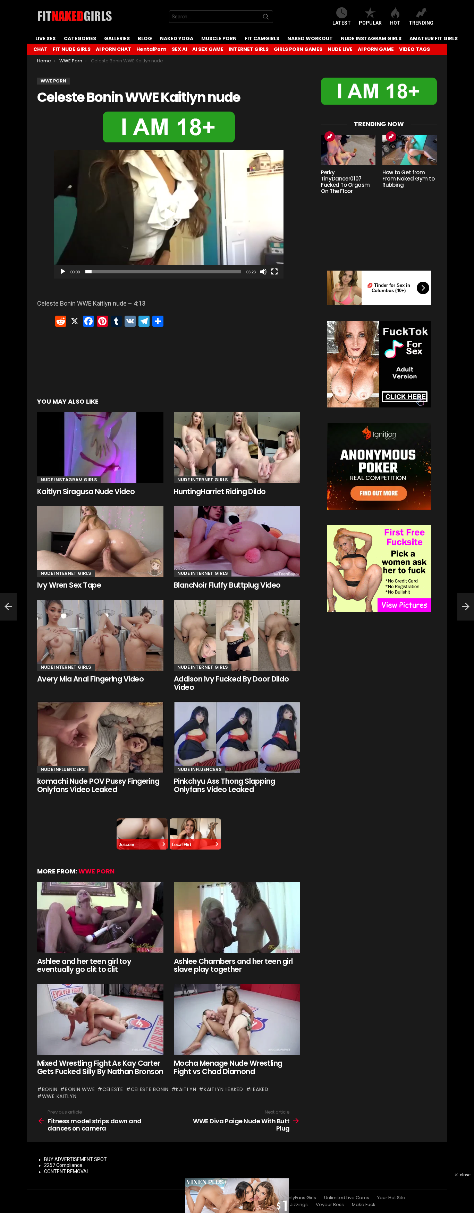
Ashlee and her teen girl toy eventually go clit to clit (84, 965)
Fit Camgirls (262, 38)
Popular (370, 23)
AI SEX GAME (207, 49)
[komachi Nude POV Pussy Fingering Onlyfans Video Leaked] (100, 737)
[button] (169, 214)
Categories (80, 38)
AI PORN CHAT (113, 49)
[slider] (163, 271)
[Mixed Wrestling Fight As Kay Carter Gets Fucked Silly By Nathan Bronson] (100, 1019)
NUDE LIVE (340, 49)
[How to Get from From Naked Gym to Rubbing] (409, 150)
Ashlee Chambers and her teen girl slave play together (233, 965)
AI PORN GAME (376, 49)
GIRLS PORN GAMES (298, 49)
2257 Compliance (63, 1165)
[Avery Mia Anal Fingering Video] (100, 635)
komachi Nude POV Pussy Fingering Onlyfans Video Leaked (98, 785)
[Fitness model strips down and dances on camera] (8, 607)
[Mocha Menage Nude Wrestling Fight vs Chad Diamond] (237, 1019)
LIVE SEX (45, 38)
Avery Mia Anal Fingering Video (90, 679)
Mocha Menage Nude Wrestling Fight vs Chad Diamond (228, 1067)
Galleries (117, 38)
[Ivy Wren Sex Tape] (100, 541)
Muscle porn (219, 38)
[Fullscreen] (274, 271)
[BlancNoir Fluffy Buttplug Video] (237, 541)
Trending (421, 23)
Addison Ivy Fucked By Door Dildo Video (231, 683)
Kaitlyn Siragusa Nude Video (86, 491)
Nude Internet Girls (202, 479)
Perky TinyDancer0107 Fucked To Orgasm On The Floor (345, 182)
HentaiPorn (151, 49)
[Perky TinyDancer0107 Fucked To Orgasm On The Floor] (348, 150)
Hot (395, 23)
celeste (112, 1089)
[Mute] (263, 271)
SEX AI (179, 49)
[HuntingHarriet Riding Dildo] (237, 447)
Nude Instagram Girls (371, 38)
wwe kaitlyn (59, 1096)
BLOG (145, 38)
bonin (49, 1089)
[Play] (62, 271)
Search (266, 18)
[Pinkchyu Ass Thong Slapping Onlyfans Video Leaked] (237, 737)
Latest (341, 23)
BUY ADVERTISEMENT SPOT (75, 1159)
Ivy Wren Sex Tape (69, 585)
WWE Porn (96, 871)
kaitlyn (186, 1089)
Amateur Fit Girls (433, 38)
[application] (168, 214)
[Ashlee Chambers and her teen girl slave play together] (237, 917)
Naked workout (310, 38)
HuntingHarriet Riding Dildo (220, 491)
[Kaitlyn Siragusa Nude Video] (100, 447)
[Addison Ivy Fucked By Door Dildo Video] (237, 635)
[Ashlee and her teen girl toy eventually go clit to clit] (100, 917)
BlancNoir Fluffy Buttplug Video (227, 585)
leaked (259, 1089)
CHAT (40, 49)
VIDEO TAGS (414, 49)
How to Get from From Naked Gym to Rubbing (408, 178)
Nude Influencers (63, 769)
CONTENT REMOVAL (66, 1171)
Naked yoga (176, 38)
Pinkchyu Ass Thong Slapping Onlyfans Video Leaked (224, 785)
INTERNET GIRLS (249, 49)
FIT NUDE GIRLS (72, 49)
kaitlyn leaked (223, 1089)
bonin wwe (80, 1089)
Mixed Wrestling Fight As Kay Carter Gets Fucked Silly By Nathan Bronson (100, 1067)
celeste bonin (150, 1089)
